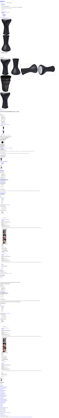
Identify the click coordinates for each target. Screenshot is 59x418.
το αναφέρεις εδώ (38, 300)
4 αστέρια (2, 308)
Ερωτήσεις (1, 269)
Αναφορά (2, 244)
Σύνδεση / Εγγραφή (3, 4)
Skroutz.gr (2, 1)
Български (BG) (4, 15)
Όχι (7, 352)
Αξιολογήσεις (2, 163)
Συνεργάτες (1, 385)
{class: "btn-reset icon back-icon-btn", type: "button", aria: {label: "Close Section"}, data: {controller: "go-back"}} (10, 282)
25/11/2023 (2, 246)
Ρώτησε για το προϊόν (2, 274)
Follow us (3, 412)
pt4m (1, 264)
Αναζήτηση (2, 57)
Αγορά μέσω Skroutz (3, 390)
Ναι (6, 352)
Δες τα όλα (2, 376)
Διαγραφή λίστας (6, 17)
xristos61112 (2, 254)
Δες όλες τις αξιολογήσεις (2, 313)
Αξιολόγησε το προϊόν (2, 197)
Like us (1, 412)
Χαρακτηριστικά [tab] (1, 285)
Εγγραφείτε (5, 412)
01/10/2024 (2, 220)
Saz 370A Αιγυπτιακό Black (3, 161)
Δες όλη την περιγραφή (2, 124)
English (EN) (4, 14)
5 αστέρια (2, 198)
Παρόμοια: (2, 125)
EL (1, 13)
